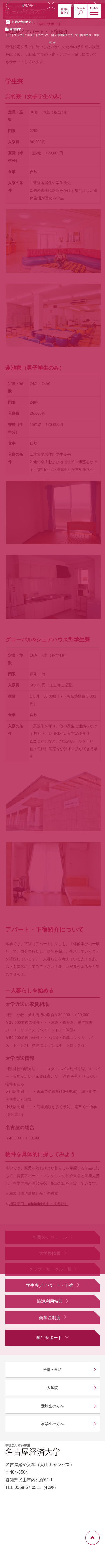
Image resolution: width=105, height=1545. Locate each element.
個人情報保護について (65, 35)
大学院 (52, 1388)
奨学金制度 (50, 1317)
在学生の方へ (52, 1424)
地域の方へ (28, 5)
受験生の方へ (52, 1406)
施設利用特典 (50, 1301)
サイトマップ (14, 35)
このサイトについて (36, 35)
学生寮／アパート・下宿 (50, 1285)
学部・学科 (52, 1369)
